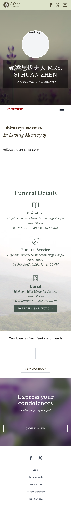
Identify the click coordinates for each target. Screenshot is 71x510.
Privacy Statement (36, 491)
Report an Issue (36, 499)
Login (35, 470)
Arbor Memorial (36, 477)
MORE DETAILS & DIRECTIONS (35, 308)
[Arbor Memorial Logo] (11, 5)
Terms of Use (36, 484)
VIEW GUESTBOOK (35, 368)
